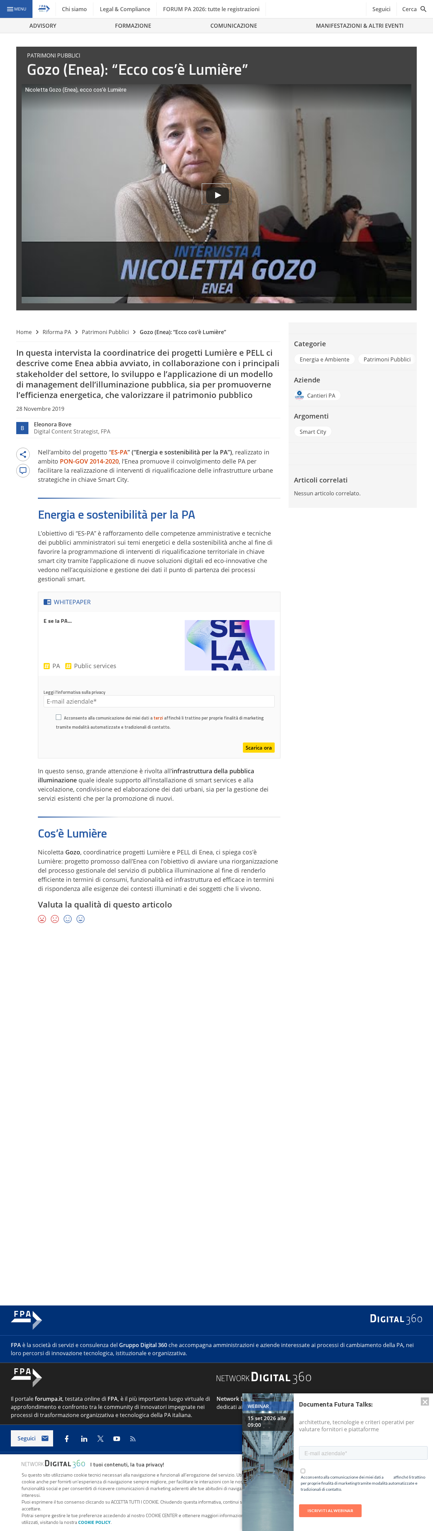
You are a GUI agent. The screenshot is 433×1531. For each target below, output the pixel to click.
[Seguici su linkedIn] (84, 1439)
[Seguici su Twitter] (100, 1439)
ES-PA (119, 452)
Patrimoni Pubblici (105, 332)
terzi (158, 717)
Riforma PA (57, 332)
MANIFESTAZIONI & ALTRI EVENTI (360, 25)
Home (24, 332)
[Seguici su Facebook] (67, 1439)
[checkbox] (58, 718)
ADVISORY (42, 25)
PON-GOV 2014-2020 (89, 461)
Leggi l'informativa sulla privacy (74, 692)
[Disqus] (216, 1027)
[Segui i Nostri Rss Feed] (133, 1439)
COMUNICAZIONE (233, 25)
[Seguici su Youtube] (117, 1439)
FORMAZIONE (133, 25)
